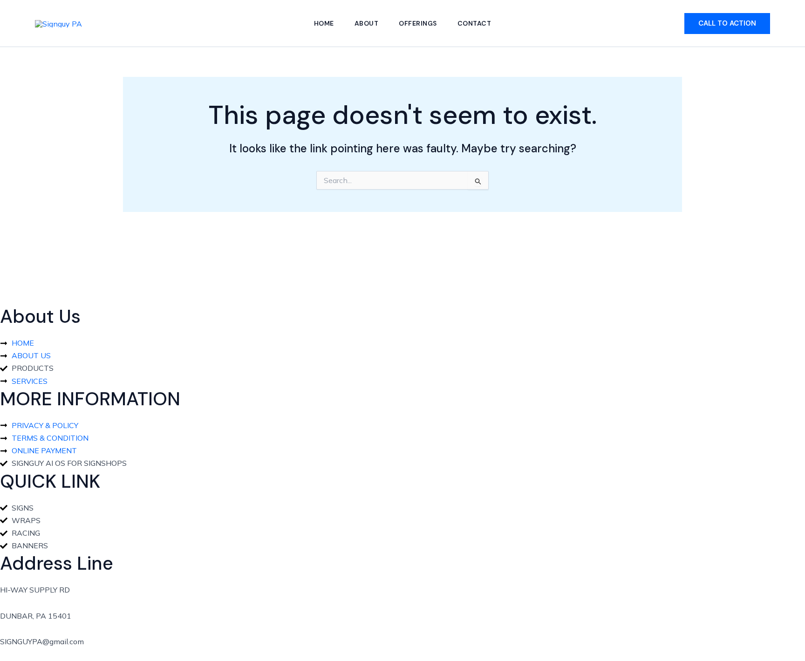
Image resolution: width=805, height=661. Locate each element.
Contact (474, 23)
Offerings (418, 23)
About (367, 23)
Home (324, 23)
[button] (727, 23)
